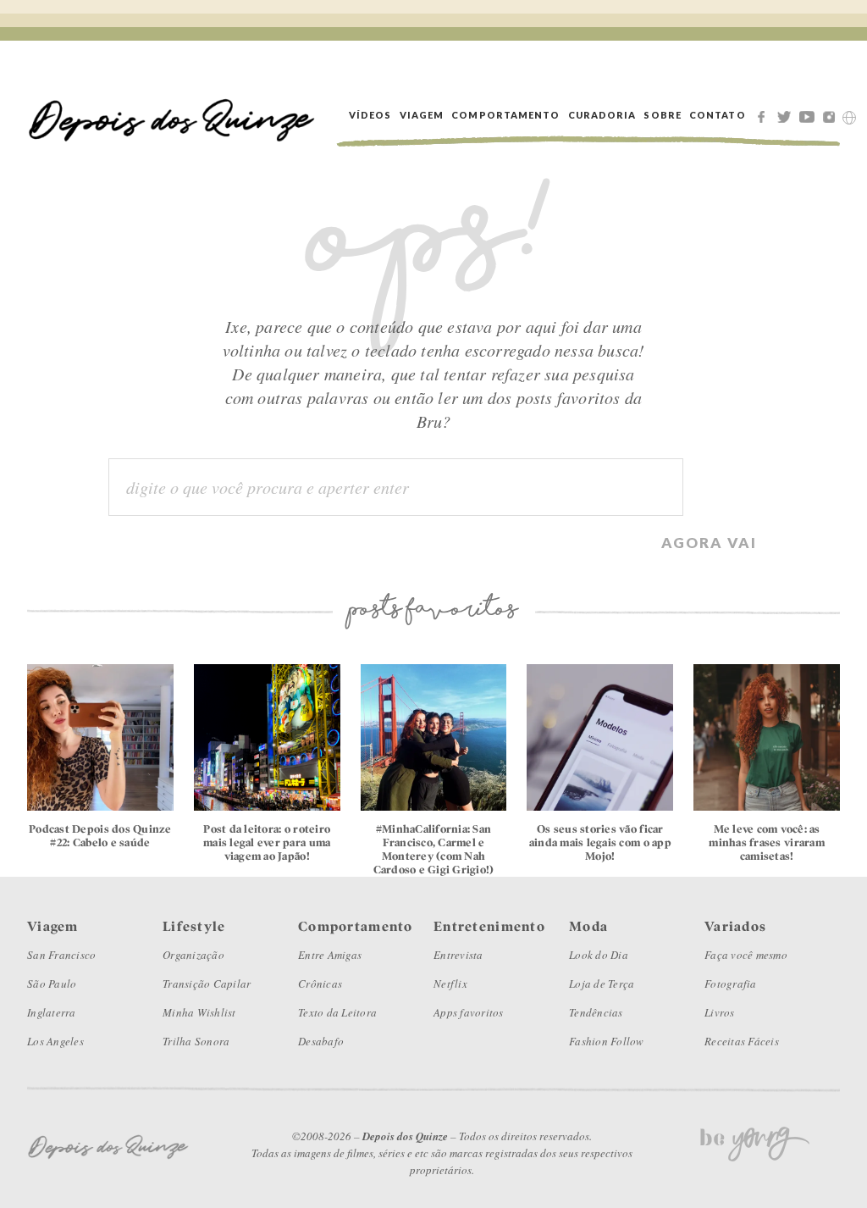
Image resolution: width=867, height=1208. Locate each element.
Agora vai (709, 542)
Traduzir (849, 118)
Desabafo (321, 1041)
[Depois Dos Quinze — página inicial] (172, 115)
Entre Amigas (330, 954)
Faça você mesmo (745, 954)
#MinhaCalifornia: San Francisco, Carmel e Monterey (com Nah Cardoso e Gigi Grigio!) (433, 849)
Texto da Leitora (337, 1012)
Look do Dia (598, 954)
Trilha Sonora (196, 1041)
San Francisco (61, 954)
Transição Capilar (207, 983)
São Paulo (51, 983)
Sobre (662, 114)
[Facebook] (764, 115)
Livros (719, 1012)
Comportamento (505, 114)
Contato (717, 114)
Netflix (450, 983)
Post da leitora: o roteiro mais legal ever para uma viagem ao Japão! (266, 842)
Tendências (596, 1012)
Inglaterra (51, 1012)
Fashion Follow (606, 1041)
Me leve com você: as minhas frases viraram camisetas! (766, 842)
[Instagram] (832, 115)
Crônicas (320, 983)
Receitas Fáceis (741, 1041)
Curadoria (602, 114)
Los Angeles (55, 1041)
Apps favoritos (469, 1012)
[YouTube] (809, 115)
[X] (786, 115)
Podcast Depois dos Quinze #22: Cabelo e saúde (100, 836)
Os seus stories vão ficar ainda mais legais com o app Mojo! (600, 842)
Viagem (422, 114)
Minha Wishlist (199, 1012)
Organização (193, 954)
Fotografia (730, 983)
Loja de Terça (601, 983)
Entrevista (458, 954)
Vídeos (370, 114)
